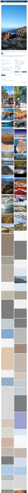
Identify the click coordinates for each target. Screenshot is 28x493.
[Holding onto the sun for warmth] (20, 420)
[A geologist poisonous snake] (20, 482)
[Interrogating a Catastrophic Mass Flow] (20, 376)
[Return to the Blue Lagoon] (7, 124)
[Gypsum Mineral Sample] (7, 394)
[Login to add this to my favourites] (24, 51)
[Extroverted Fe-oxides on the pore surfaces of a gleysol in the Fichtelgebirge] (7, 245)
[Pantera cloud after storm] (7, 209)
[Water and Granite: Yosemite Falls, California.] (7, 309)
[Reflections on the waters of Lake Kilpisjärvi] (7, 469)
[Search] (1, 1)
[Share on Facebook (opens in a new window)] (15, 74)
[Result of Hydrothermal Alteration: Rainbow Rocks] (20, 114)
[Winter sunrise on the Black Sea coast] (7, 423)
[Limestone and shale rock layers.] (7, 139)
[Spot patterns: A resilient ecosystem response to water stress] (20, 363)
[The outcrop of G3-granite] (7, 451)
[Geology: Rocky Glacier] (20, 250)
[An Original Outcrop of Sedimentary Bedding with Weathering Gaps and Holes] (7, 442)
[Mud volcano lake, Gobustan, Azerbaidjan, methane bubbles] (20, 207)
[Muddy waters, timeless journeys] (20, 432)
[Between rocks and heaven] (20, 173)
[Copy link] (21, 74)
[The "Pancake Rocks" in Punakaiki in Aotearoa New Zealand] (7, 260)
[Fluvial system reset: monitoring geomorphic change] (7, 373)
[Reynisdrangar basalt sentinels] (7, 460)
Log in (25, 1)
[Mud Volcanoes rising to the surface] (20, 217)
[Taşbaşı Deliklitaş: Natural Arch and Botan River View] (20, 124)
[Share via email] (20, 74)
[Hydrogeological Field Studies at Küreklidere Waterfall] (20, 97)
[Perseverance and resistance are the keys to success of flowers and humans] (7, 228)
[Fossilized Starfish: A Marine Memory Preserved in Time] (7, 114)
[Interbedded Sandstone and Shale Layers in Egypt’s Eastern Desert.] (7, 359)
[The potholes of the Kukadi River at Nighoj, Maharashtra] (7, 432)
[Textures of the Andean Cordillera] (7, 286)
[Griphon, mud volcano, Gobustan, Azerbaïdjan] (7, 199)
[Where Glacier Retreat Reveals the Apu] (20, 304)
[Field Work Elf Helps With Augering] (7, 410)
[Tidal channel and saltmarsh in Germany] (7, 485)
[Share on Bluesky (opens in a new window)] (18, 74)
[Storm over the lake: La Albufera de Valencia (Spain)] (20, 391)
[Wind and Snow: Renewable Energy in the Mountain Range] (20, 134)
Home (2, 3)
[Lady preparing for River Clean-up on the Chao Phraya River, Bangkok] (20, 313)
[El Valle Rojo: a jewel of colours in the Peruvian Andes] (20, 264)
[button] (26, 1)
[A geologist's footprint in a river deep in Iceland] (20, 198)
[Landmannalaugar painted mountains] (20, 462)
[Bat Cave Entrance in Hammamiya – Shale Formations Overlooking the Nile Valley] (20, 348)
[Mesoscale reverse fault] (20, 336)
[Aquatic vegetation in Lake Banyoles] (20, 157)
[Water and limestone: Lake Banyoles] (7, 161)
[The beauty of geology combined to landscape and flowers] (20, 226)
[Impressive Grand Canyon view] (7, 185)
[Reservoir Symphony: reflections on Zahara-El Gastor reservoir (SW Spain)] (7, 477)
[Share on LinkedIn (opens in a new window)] (16, 74)
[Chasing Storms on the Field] (7, 273)
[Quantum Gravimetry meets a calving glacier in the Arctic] (20, 272)
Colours (19, 1)
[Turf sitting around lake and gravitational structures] (20, 165)
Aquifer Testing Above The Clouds (13, 3)
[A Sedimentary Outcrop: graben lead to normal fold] (20, 453)
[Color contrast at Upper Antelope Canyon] (20, 191)
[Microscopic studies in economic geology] (20, 441)
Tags (16, 1)
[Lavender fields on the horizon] (20, 471)
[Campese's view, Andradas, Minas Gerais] (20, 287)
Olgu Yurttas (7, 3)
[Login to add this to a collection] (26, 51)
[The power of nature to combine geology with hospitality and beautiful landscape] (20, 235)
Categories (10, 1)
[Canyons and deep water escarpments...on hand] (7, 219)
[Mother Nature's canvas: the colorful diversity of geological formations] (20, 182)
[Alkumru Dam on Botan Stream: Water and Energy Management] (7, 154)
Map (15, 1)
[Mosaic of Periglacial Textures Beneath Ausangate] (20, 295)
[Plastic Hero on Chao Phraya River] (7, 324)
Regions (13, 1)
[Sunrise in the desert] (7, 382)
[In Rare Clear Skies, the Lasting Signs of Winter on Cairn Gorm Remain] (7, 333)
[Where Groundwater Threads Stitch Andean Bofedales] (7, 295)
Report (26, 57)
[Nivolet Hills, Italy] (20, 383)
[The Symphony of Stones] (7, 170)
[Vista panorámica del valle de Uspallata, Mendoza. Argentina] (7, 343)
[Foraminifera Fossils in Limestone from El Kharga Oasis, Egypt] (20, 146)
